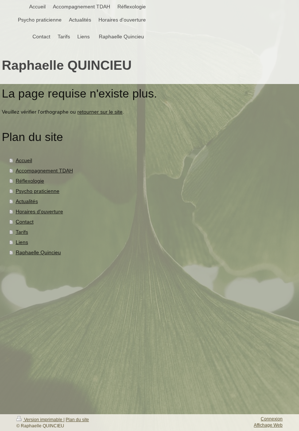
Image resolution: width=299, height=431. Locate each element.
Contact (25, 222)
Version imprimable (43, 419)
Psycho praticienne (37, 191)
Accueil (24, 160)
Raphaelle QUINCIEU (67, 65)
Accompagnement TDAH (44, 170)
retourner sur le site (100, 112)
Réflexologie (30, 181)
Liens (22, 242)
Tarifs (22, 232)
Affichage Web (268, 425)
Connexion (272, 419)
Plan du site (77, 419)
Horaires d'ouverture (39, 211)
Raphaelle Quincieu (38, 252)
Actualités (27, 201)
